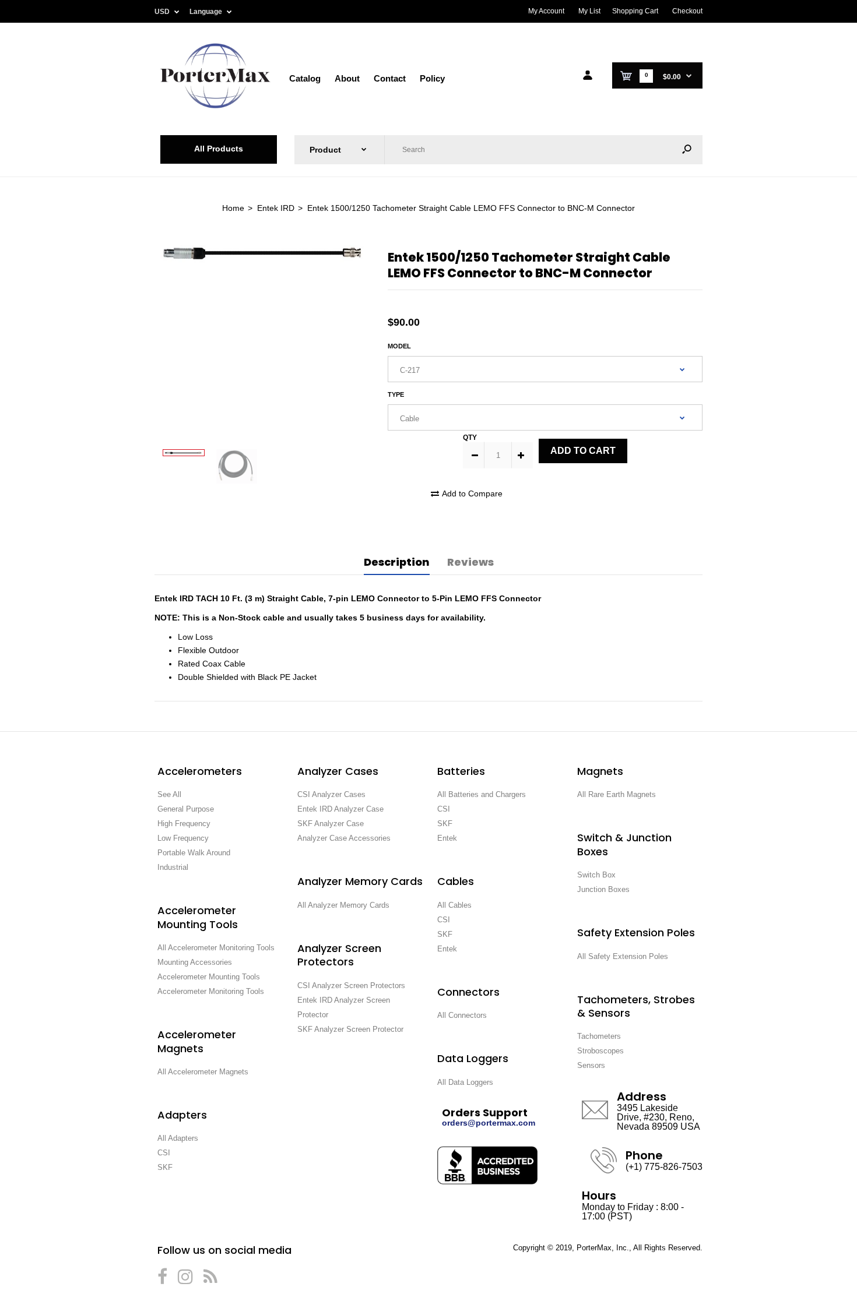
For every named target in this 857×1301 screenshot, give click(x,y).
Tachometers (599, 1036)
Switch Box (596, 874)
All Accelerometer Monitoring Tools (216, 947)
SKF (165, 1167)
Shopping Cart (635, 11)
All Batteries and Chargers (481, 794)
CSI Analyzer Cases (331, 794)
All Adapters (177, 1138)
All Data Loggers (465, 1082)
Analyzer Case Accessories (344, 838)
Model (399, 346)
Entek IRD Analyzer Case (340, 809)
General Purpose (185, 809)
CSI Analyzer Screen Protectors (351, 985)
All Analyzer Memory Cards (343, 905)
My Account (546, 11)
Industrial (172, 867)
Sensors (591, 1065)
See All (169, 794)
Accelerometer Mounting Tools (208, 976)
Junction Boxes (603, 889)
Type (396, 394)
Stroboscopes (600, 1050)
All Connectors (462, 1015)
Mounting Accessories (194, 962)
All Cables (454, 905)
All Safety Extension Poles (622, 956)
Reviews (470, 562)
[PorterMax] (215, 107)
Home (233, 208)
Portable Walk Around (193, 852)
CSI (163, 1152)
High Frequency (183, 823)
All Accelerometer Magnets (202, 1071)
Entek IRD (275, 208)
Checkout (687, 11)
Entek (447, 838)
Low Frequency (183, 838)
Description (397, 562)
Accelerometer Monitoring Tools (210, 991)
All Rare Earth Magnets (616, 794)
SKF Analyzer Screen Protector (350, 1029)
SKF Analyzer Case (330, 823)
